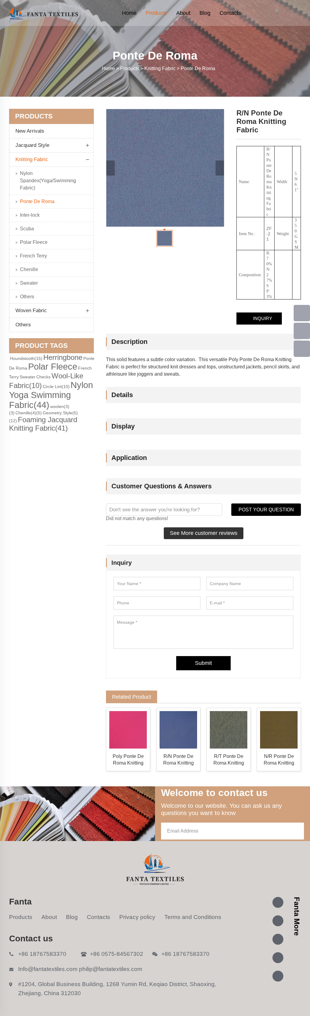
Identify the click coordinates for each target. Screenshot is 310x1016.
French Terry (33, 255)
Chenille (29, 269)
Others (27, 296)
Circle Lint (56, 386)
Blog (205, 13)
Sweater (29, 283)
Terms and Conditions (192, 917)
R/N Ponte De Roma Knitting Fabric (178, 760)
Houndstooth (26, 358)
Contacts (230, 13)
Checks (43, 376)
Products (156, 13)
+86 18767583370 (42, 954)
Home (129, 13)
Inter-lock (30, 215)
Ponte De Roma (37, 201)
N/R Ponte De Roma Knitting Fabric (279, 760)
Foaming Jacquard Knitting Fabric (43, 424)
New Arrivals (32, 131)
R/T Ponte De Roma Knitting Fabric (228, 760)
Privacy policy (137, 917)
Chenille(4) (28, 412)
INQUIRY (262, 318)
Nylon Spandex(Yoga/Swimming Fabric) (48, 180)
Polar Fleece (34, 242)
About (183, 13)
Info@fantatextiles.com (48, 969)
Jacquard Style (32, 145)
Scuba (27, 228)
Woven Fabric (31, 310)
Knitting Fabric (31, 159)
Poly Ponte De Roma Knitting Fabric (128, 760)
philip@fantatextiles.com (110, 969)
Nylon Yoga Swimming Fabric (51, 395)
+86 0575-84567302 (116, 954)
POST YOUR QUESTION (266, 509)
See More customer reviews (203, 533)
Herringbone (62, 357)
